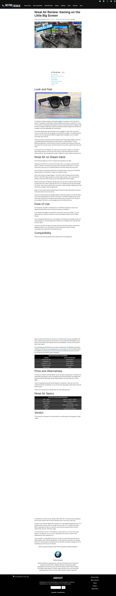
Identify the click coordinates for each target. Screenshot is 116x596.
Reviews (59, 19)
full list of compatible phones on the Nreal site (56, 349)
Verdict (53, 84)
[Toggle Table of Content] (62, 72)
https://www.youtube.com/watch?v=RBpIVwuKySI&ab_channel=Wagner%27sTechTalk (53, 50)
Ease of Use (54, 78)
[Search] (63, 587)
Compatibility (54, 79)
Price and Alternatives (56, 81)
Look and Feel (54, 74)
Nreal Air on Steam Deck (57, 76)
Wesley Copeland (40, 19)
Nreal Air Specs (55, 83)
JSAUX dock (44, 167)
